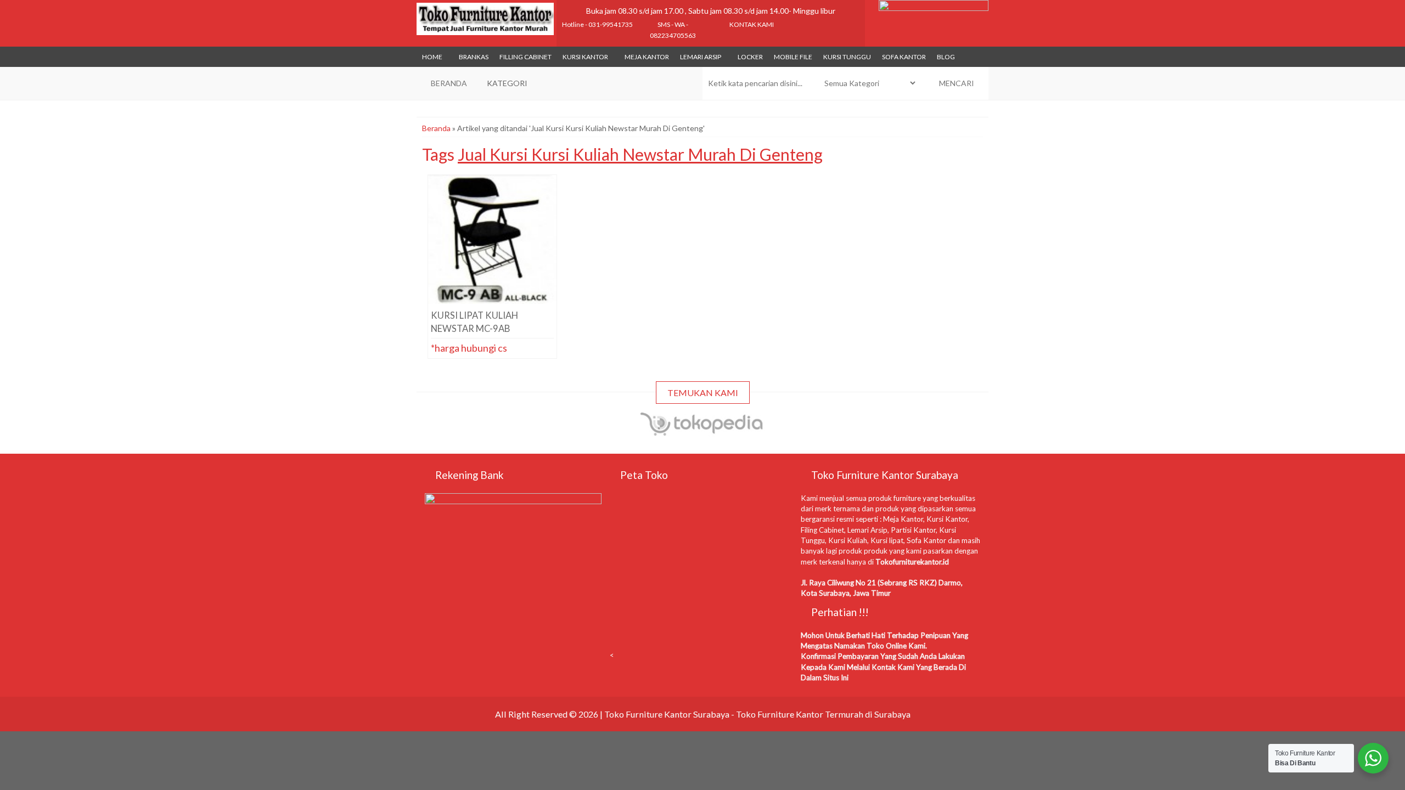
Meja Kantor (647, 57)
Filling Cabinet (525, 57)
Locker (750, 57)
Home (432, 57)
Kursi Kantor (585, 57)
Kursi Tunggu (847, 57)
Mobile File (793, 57)
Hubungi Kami (495, 296)
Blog (946, 57)
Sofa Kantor (904, 57)
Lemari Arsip (700, 57)
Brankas (473, 57)
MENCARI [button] (955, 83)
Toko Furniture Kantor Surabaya (666, 714)
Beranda (436, 128)
